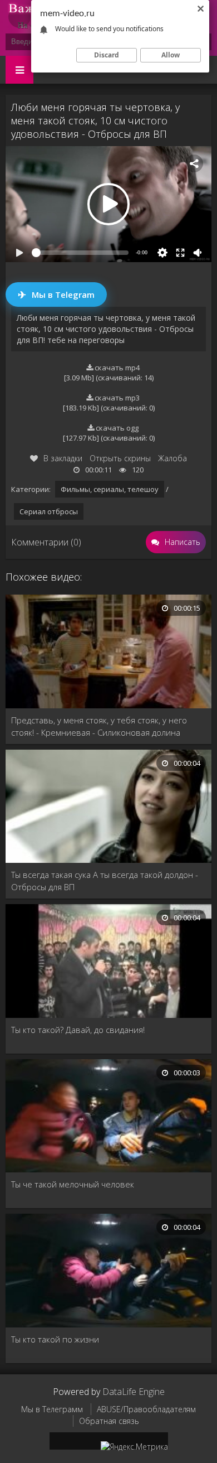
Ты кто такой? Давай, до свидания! (78, 1029)
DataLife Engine (133, 1391)
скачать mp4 (116, 368)
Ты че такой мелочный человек (72, 1184)
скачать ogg (116, 428)
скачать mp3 (116, 398)
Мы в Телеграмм (52, 1409)
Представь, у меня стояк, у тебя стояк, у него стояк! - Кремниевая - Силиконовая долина (99, 726)
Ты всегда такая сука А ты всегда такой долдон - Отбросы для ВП (104, 880)
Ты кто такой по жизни (55, 1339)
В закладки (62, 458)
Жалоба (172, 458)
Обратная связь (109, 1421)
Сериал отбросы (48, 511)
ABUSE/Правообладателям (146, 1409)
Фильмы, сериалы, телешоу (110, 489)
